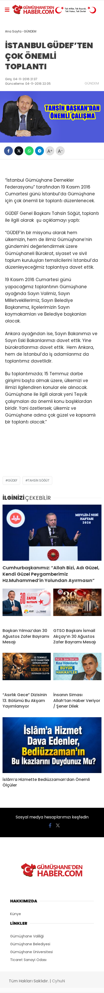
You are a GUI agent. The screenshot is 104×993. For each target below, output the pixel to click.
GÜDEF (12, 480)
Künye (15, 913)
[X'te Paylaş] (18, 150)
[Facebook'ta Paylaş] (8, 150)
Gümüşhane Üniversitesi (31, 951)
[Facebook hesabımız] (50, 825)
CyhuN (58, 981)
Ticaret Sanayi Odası (28, 959)
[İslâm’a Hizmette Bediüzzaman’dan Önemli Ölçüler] (52, 745)
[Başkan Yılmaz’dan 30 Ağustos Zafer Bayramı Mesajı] (27, 606)
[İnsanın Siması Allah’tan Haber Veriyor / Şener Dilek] (77, 670)
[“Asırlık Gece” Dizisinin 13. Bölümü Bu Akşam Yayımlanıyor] (27, 670)
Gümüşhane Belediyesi (30, 944)
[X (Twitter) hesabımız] (58, 825)
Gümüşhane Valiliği (27, 936)
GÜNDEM (92, 83)
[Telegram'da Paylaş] (39, 150)
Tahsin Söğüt (38, 480)
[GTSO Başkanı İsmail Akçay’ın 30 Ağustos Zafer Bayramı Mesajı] (77, 606)
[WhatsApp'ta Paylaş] (29, 150)
